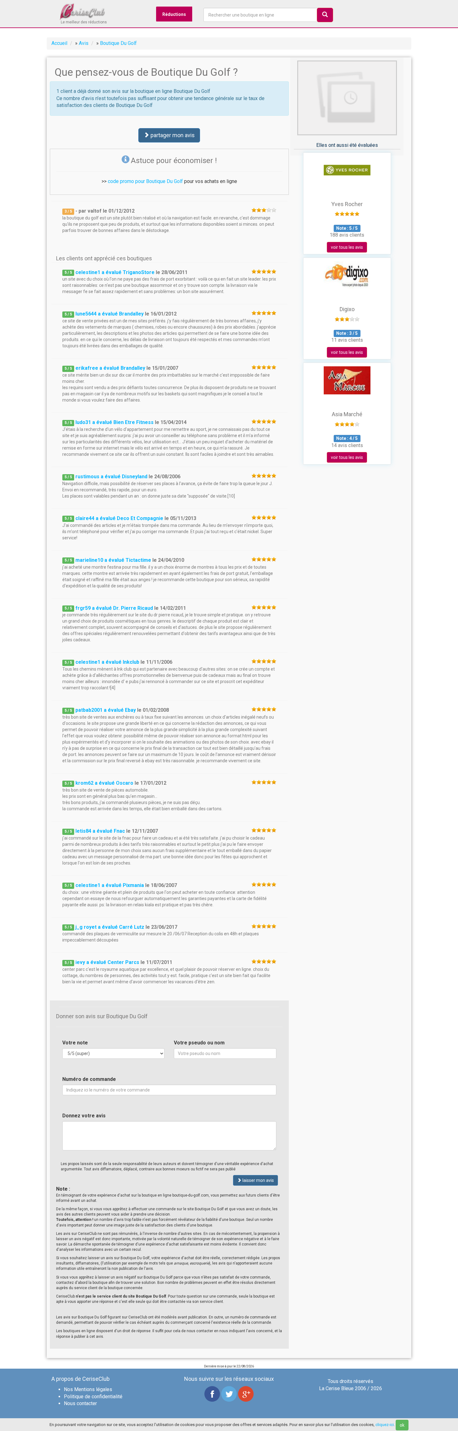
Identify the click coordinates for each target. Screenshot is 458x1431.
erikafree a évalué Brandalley (110, 368)
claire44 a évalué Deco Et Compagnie (119, 518)
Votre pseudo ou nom (199, 1043)
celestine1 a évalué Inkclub (107, 662)
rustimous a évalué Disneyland (111, 476)
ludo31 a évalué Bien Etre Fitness (114, 422)
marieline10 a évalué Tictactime (113, 560)
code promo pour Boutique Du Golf (145, 181)
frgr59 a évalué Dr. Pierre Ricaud (114, 608)
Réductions (174, 14)
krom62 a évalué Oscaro (104, 783)
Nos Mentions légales (88, 1389)
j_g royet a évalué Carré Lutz (109, 927)
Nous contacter (80, 1403)
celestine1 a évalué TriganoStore (115, 272)
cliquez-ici (384, 1424)
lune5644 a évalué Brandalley (109, 314)
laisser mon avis (257, 1180)
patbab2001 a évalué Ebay (105, 710)
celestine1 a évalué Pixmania (109, 885)
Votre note (75, 1043)
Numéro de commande (89, 1079)
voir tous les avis (347, 247)
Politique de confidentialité (93, 1397)
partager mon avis (172, 135)
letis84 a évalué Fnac (100, 831)
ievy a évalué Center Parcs (107, 962)
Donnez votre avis (84, 1116)
